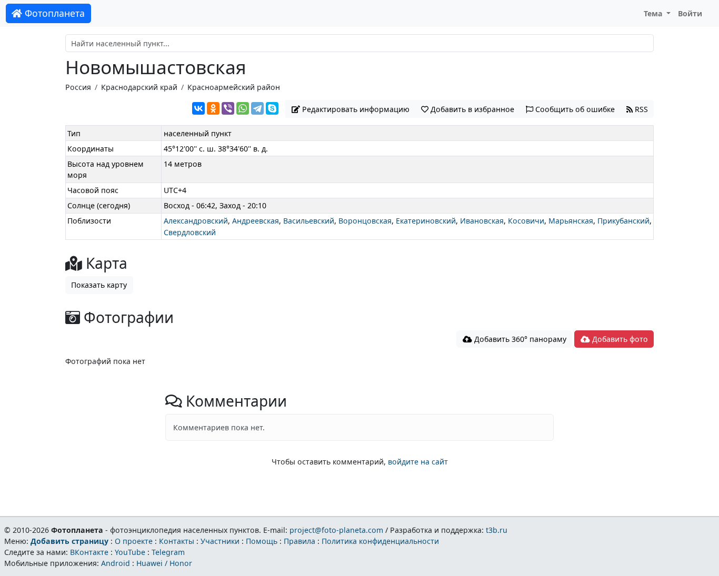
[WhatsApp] (242, 108)
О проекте (134, 541)
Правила (299, 541)
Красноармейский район (233, 87)
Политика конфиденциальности (380, 541)
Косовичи (526, 221)
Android (115, 563)
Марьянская (570, 221)
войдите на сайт (418, 462)
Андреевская (255, 221)
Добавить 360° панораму (519, 339)
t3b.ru (496, 530)
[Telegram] (257, 108)
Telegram (168, 552)
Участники (220, 541)
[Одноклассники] (213, 108)
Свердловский (190, 232)
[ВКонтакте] (198, 108)
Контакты (176, 541)
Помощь (261, 541)
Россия (78, 87)
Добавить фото (619, 339)
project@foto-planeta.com (336, 530)
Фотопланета (53, 13)
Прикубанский (623, 221)
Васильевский (308, 221)
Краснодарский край (139, 87)
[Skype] (272, 108)
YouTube (130, 552)
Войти (690, 13)
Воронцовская (365, 221)
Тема (654, 13)
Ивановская (482, 221)
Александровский (196, 221)
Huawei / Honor (164, 563)
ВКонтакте (89, 552)
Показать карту (99, 285)
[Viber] (228, 108)
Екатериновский (426, 221)
